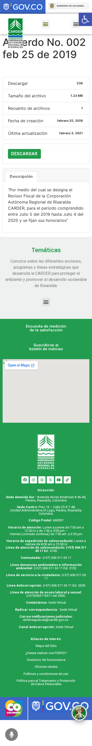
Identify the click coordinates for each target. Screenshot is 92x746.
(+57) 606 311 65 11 (57, 558)
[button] (45, 24)
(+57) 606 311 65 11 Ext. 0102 (55, 568)
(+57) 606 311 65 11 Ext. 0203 (64, 585)
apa (41, 646)
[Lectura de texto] (11, 734)
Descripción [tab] (21, 176)
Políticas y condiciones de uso (46, 674)
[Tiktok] (67, 479)
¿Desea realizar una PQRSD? (46, 653)
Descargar (24, 153)
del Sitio (50, 646)
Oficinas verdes (46, 667)
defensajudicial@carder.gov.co (46, 620)
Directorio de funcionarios (46, 660)
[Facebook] (25, 479)
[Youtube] (58, 479)
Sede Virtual (57, 602)
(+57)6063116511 (39, 596)
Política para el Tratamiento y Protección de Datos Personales (46, 682)
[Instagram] (33, 479)
